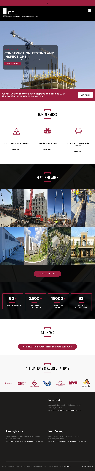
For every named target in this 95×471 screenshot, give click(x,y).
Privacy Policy (87, 466)
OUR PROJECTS (12, 63)
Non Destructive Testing (16, 143)
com (41, 441)
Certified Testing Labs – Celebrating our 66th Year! (47, 347)
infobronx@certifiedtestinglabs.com (67, 410)
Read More (16, 149)
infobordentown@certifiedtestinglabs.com (69, 441)
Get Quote (85, 95)
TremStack (66, 466)
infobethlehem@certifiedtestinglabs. (25, 441)
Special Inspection (47, 143)
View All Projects (47, 274)
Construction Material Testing (78, 144)
